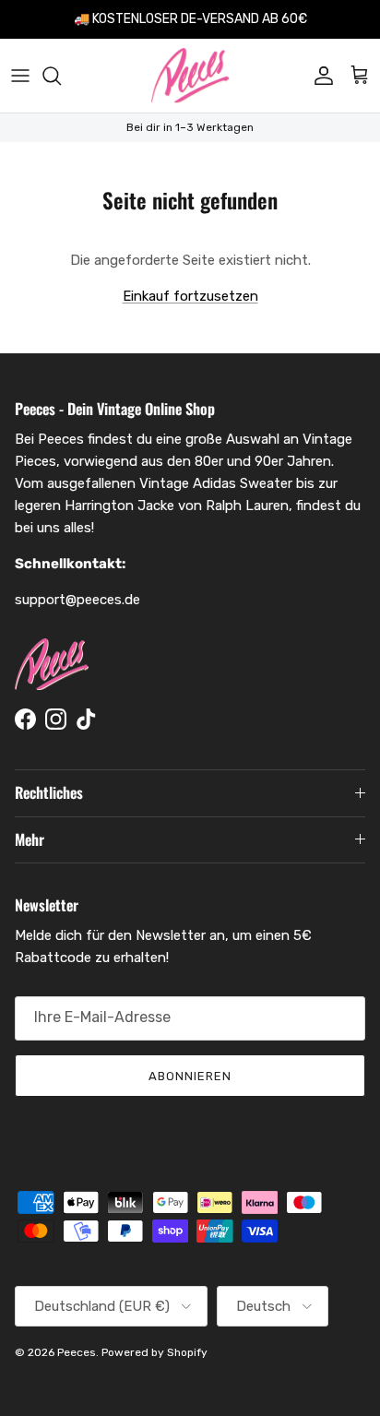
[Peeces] (190, 75)
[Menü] (20, 75)
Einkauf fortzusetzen (190, 296)
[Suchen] (61, 75)
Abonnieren (190, 1076)
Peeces (76, 1352)
